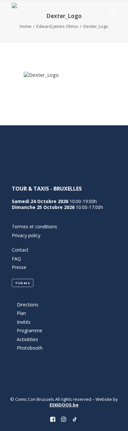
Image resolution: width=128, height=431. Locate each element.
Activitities (27, 339)
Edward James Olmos (57, 26)
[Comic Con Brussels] (38, 10)
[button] (113, 10)
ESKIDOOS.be (64, 405)
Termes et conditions (34, 226)
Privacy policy (26, 235)
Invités (24, 322)
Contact (20, 250)
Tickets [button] (22, 282)
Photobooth (30, 348)
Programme (29, 330)
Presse (19, 267)
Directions (27, 304)
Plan (21, 313)
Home (26, 26)
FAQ (16, 259)
